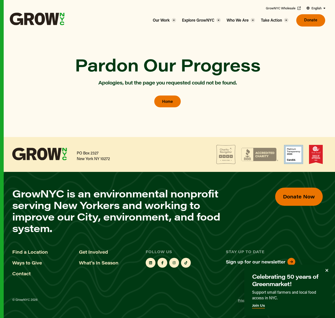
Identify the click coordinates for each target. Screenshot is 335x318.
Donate (310, 19)
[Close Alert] (327, 270)
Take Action (271, 20)
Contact (21, 273)
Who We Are (238, 20)
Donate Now (299, 196)
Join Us (258, 305)
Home (167, 101)
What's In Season (98, 262)
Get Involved (93, 251)
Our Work (161, 20)
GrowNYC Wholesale (281, 8)
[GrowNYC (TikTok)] (186, 263)
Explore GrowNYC (198, 20)
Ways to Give (27, 262)
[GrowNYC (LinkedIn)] (150, 263)
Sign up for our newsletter (255, 262)
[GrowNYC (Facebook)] (162, 263)
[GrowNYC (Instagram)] (174, 263)
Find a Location (30, 251)
